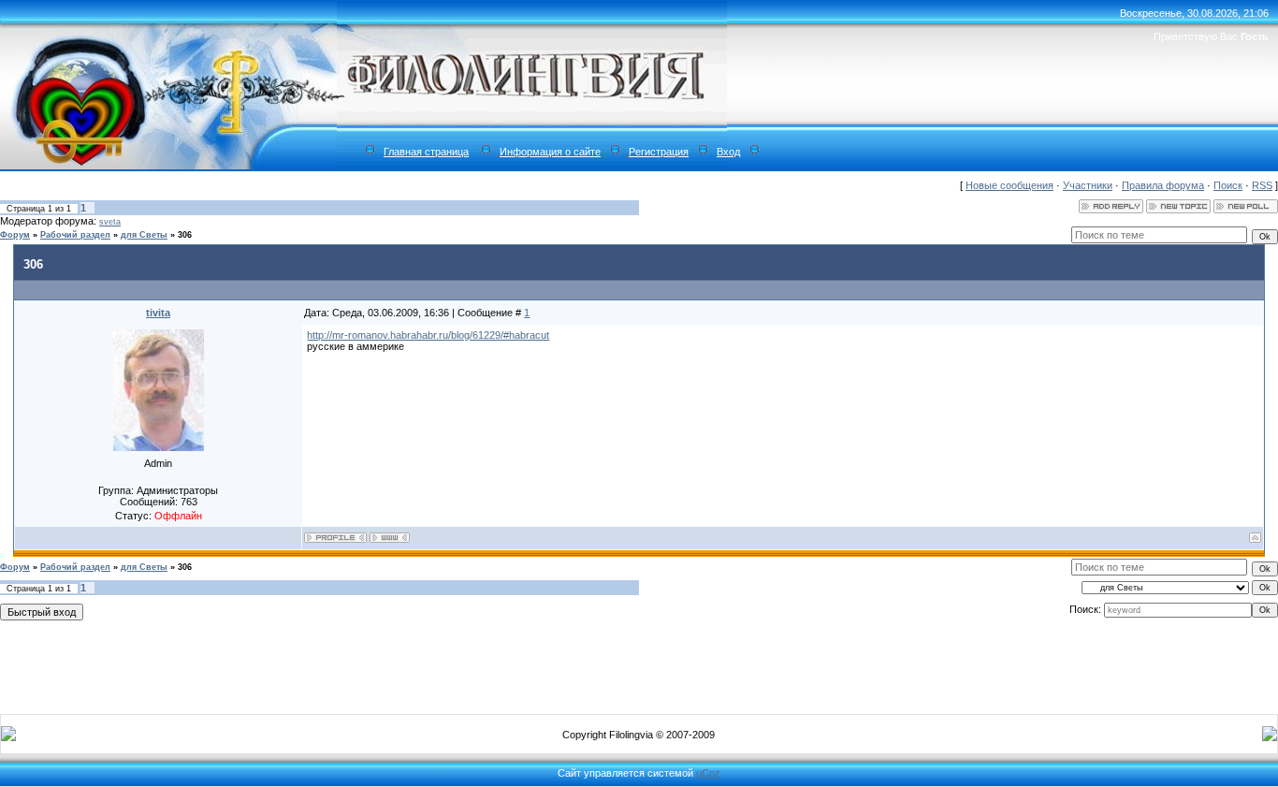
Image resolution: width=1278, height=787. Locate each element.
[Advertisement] (639, 663)
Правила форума (1163, 185)
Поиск (1227, 185)
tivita (158, 312)
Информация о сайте (550, 151)
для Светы (144, 235)
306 (185, 235)
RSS (1262, 185)
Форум (15, 235)
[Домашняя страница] (390, 537)
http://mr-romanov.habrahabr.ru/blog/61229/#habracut (428, 335)
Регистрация (659, 151)
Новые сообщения (1009, 185)
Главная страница (426, 151)
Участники (1087, 185)
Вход (728, 151)
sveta (110, 221)
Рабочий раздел (75, 235)
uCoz (708, 773)
